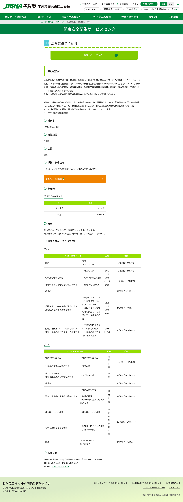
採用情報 (123, 4)
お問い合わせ (149, 3)
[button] (178, 4)
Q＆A (135, 4)
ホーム (40, 22)
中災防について (89, 4)
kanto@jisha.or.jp (60, 466)
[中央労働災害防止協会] (36, 7)
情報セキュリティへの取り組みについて (110, 483)
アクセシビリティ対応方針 (154, 487)
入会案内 (131, 9)
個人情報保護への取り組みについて (146, 483)
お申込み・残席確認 (54, 179)
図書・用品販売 (70, 16)
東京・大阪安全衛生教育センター (160, 9)
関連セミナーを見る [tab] (93, 55)
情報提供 (153, 16)
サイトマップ (174, 487)
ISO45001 (91, 9)
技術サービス (44, 16)
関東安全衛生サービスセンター (54, 22)
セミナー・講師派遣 (15, 16)
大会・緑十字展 (129, 16)
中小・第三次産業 (101, 16)
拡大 (170, 4)
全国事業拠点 (108, 4)
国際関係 (173, 16)
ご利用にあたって (172, 483)
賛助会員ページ (111, 9)
